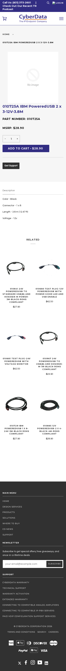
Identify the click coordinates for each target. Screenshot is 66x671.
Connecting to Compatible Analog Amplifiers (31, 605)
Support (8, 535)
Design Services (12, 507)
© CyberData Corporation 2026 (33, 626)
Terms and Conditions (21, 632)
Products (9, 512)
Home (6, 34)
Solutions (9, 518)
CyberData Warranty (16, 582)
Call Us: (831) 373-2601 (17, 2)
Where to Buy (11, 523)
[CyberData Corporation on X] (19, 663)
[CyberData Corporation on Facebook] (26, 663)
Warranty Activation (16, 594)
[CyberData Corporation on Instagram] (33, 663)
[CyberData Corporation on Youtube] (40, 663)
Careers (54, 632)
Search (41, 632)
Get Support (11, 165)
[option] (33, 77)
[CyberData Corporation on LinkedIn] (46, 663)
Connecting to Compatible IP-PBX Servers (28, 610)
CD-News (8, 529)
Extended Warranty (15, 599)
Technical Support (14, 588)
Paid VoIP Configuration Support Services (29, 616)
